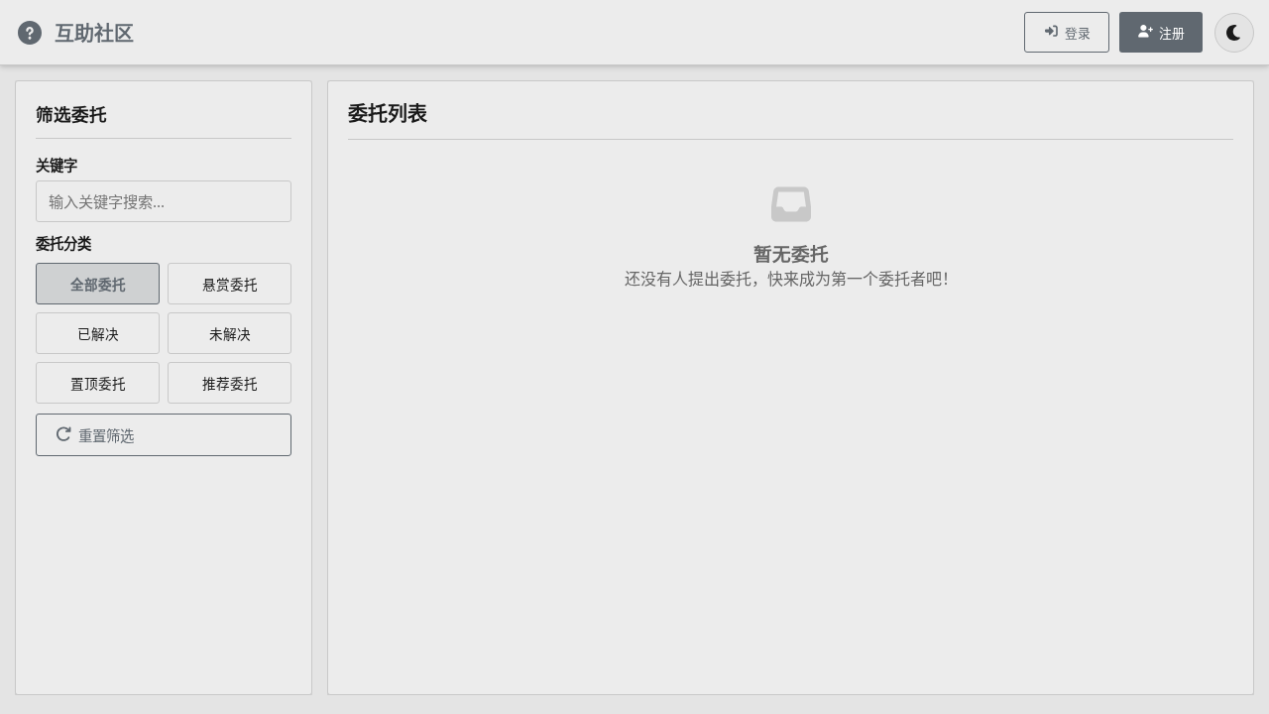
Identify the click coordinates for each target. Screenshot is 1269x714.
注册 (1172, 33)
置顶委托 (98, 383)
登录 (1078, 33)
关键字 (56, 165)
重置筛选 (106, 435)
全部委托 (98, 284)
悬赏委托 (230, 284)
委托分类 (63, 243)
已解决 (98, 333)
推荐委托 (230, 383)
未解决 (230, 333)
